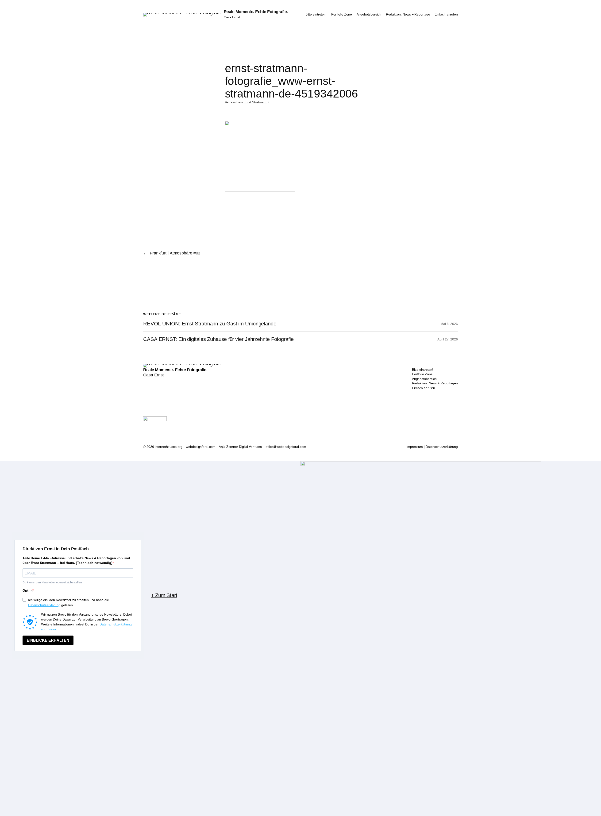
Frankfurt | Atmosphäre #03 (175, 253)
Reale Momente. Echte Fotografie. (256, 11)
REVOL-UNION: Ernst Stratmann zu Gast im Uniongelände (209, 324)
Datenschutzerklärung (442, 447)
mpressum (415, 447)
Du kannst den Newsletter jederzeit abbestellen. (52, 582)
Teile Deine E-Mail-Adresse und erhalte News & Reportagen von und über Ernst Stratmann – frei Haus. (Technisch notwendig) (76, 560)
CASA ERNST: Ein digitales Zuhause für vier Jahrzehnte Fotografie (218, 339)
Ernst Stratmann (255, 102)
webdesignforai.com (200, 447)
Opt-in (27, 590)
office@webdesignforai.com (286, 447)
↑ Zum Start (164, 595)
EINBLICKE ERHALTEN (48, 640)
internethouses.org (168, 447)
